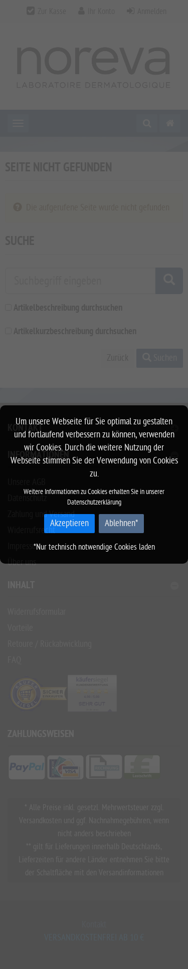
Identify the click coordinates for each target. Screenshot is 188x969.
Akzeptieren (69, 523)
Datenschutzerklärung (94, 502)
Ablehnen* (121, 523)
